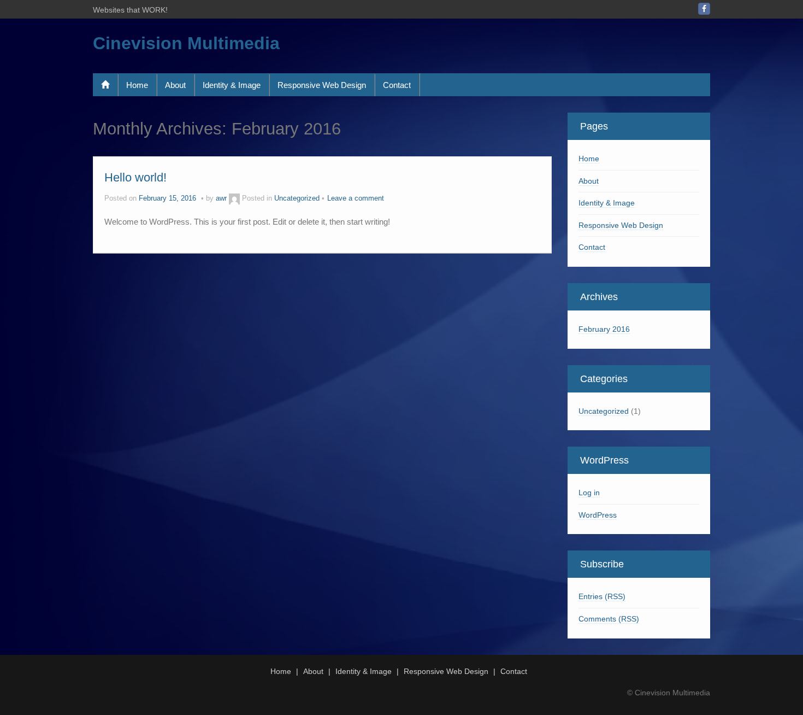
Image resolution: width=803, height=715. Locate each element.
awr (221, 198)
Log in (589, 492)
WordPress (597, 515)
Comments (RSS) (608, 618)
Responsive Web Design (321, 85)
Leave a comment (355, 198)
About (175, 85)
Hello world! (135, 177)
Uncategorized (297, 198)
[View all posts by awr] (234, 198)
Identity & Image (232, 85)
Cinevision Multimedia (186, 43)
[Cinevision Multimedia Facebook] (704, 9)
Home (137, 85)
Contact (397, 85)
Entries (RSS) (601, 596)
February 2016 (604, 329)
